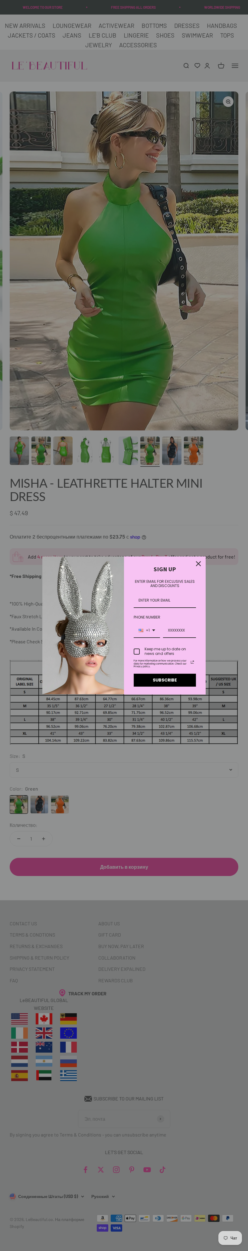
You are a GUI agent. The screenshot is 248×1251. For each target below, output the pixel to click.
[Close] (198, 563)
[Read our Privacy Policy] (192, 662)
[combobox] (147, 630)
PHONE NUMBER (147, 617)
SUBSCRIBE (165, 680)
